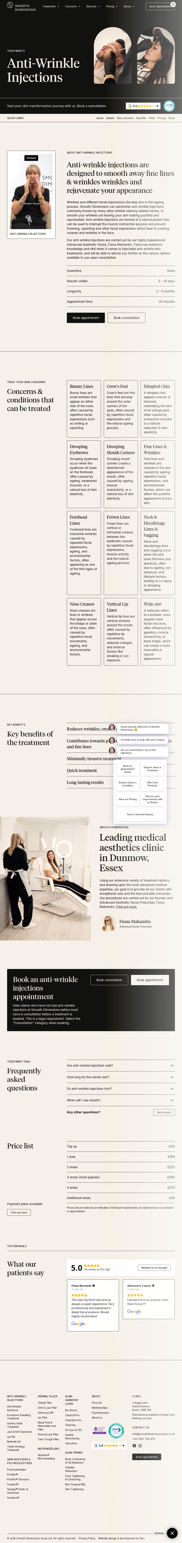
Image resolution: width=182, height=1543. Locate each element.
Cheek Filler (45, 1402)
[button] (51, 6)
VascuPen (71, 1443)
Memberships (100, 1407)
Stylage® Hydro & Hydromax (17, 1491)
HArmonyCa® (45, 1412)
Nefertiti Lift (13, 1441)
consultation (97, 106)
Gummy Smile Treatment (15, 1425)
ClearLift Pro (72, 1415)
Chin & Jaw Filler (47, 1407)
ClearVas (70, 1424)
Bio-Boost (71, 1410)
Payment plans (100, 1412)
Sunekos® (13, 1497)
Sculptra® (12, 1484)
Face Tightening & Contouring (74, 1477)
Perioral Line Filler (48, 1434)
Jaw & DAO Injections (19, 1431)
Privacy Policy (87, 1538)
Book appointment (86, 318)
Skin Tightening (74, 1489)
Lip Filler (42, 1417)
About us (97, 1417)
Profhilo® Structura (18, 1479)
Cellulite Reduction (71, 1469)
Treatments (16, 50)
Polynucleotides (16, 1469)
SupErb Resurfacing (72, 1436)
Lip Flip (11, 1436)
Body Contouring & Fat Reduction (75, 1460)
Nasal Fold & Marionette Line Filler (47, 1426)
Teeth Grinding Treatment (16, 1448)
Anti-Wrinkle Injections (14, 1408)
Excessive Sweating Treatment (19, 1416)
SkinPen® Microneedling (46, 1457)
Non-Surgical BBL (75, 1484)
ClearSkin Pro (73, 1420)
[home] (21, 6)
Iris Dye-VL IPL (73, 1429)
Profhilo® (12, 1474)
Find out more (19, 1212)
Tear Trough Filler (48, 1439)
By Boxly (159, 1533)
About (100, 118)
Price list (97, 1402)
